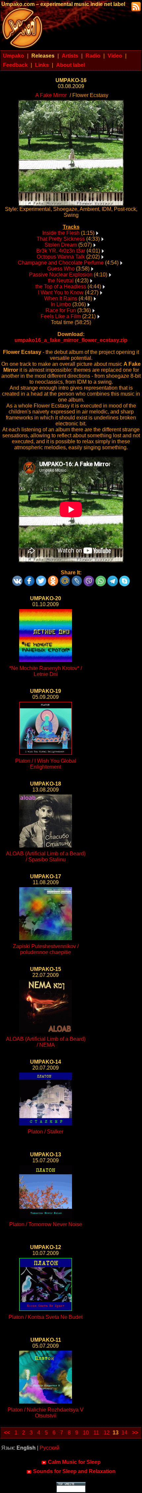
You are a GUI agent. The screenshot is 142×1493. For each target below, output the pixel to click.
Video (115, 56)
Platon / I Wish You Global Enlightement (45, 764)
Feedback (15, 65)
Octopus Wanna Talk (61, 257)
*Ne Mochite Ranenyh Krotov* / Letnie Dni (45, 671)
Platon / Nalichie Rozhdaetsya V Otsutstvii (46, 1413)
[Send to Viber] (89, 578)
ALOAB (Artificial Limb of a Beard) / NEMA (46, 1042)
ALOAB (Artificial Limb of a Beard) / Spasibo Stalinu (46, 856)
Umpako (13, 56)
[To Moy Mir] (65, 578)
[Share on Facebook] (29, 578)
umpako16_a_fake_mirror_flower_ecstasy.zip (71, 340)
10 (86, 1432)
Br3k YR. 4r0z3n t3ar (60, 251)
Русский (49, 1448)
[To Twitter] (41, 578)
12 (107, 1432)
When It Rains (60, 298)
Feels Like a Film (61, 316)
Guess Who (61, 268)
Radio (93, 56)
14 (124, 1432)
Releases (42, 56)
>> (135, 1432)
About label (70, 65)
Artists (70, 56)
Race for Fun (61, 310)
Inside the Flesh (61, 233)
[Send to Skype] (124, 578)
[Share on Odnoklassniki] (53, 578)
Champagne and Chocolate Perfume (61, 262)
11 (96, 1432)
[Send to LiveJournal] (77, 578)
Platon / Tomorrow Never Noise (45, 1224)
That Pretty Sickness (61, 239)
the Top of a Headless (60, 286)
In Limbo (61, 304)
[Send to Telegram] (112, 578)
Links (42, 65)
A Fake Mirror (51, 95)
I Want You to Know (61, 292)
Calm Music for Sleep (74, 1462)
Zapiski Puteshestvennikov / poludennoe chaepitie (46, 949)
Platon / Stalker (45, 1131)
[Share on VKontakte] (17, 578)
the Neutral (61, 280)
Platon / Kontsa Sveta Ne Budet (46, 1317)
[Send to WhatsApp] (100, 578)
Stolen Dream (61, 245)
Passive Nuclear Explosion (60, 274)
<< (7, 1432)
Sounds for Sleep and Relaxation (74, 1471)
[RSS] (135, 6)
